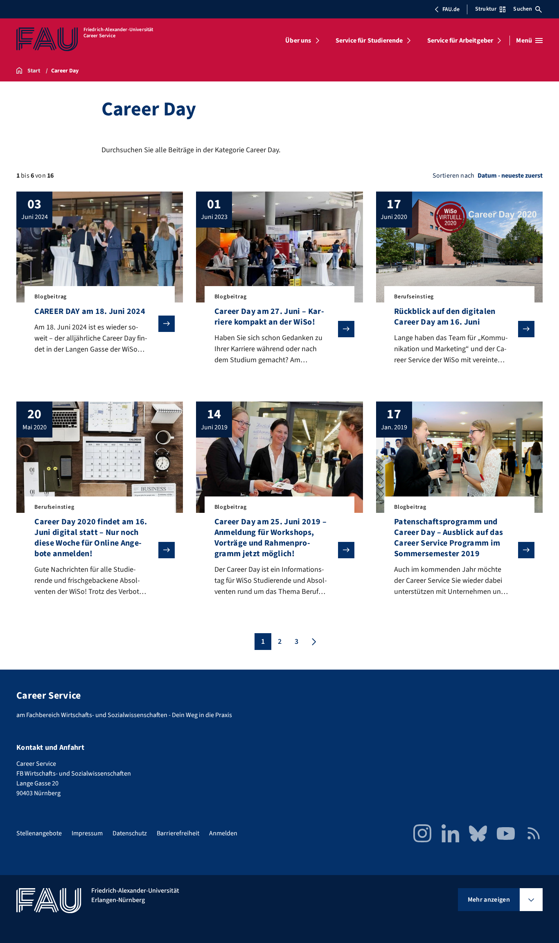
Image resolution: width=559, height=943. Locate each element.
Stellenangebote (39, 833)
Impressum (87, 833)
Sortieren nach (453, 175)
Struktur (485, 9)
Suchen (522, 9)
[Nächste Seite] (313, 641)
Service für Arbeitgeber (460, 40)
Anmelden (223, 833)
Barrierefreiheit (178, 833)
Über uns (298, 40)
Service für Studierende (369, 40)
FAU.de (451, 9)
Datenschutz (130, 833)
